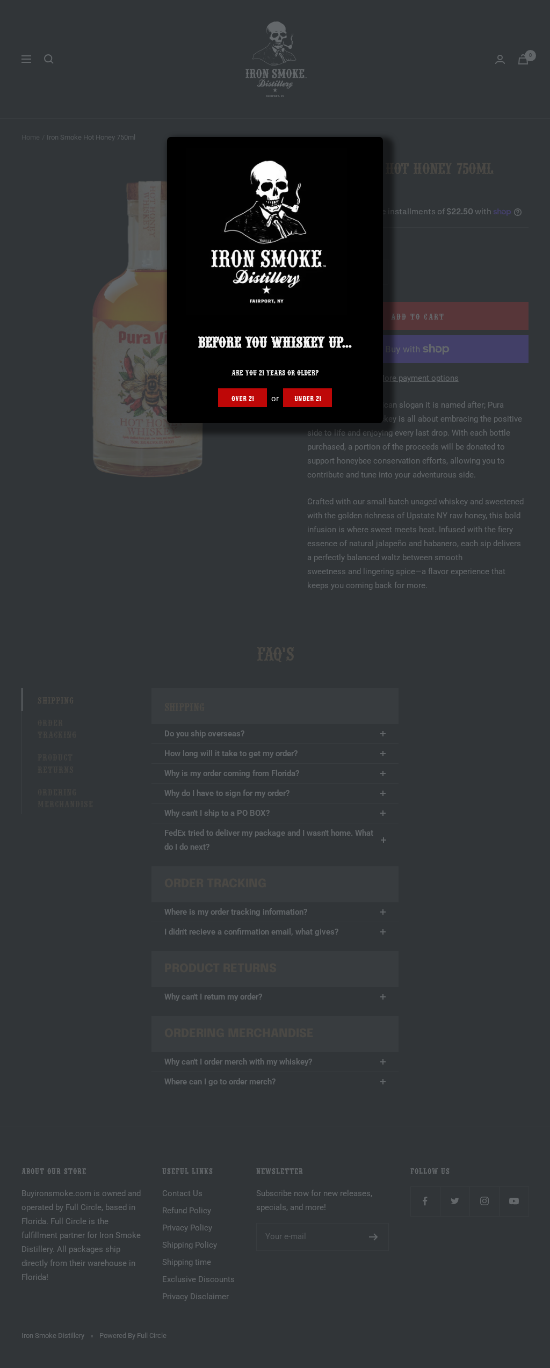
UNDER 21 (307, 397)
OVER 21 (242, 397)
